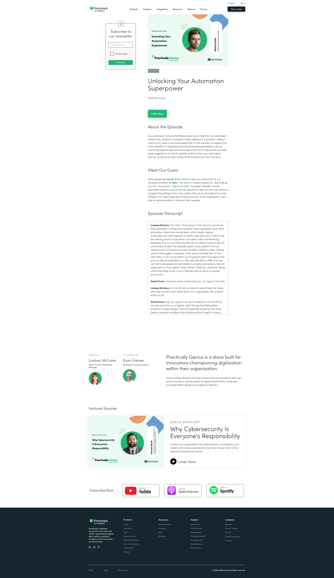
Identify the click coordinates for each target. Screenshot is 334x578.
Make (175, 182)
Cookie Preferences (232, 536)
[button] (134, 9)
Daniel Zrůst (174, 179)
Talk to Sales (236, 9)
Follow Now (157, 113)
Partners (191, 9)
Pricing (203, 9)
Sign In (242, 3)
